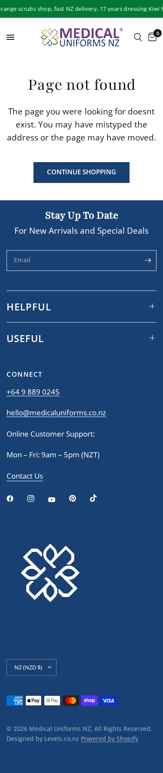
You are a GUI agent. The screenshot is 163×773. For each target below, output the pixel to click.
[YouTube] (57, 499)
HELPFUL (29, 306)
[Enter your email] (147, 260)
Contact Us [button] (25, 476)
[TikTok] (99, 498)
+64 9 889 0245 (33, 392)
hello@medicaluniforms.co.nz (56, 412)
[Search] (138, 37)
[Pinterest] (78, 498)
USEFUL (25, 338)
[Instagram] (37, 498)
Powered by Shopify (109, 738)
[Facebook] (16, 498)
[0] (150, 37)
